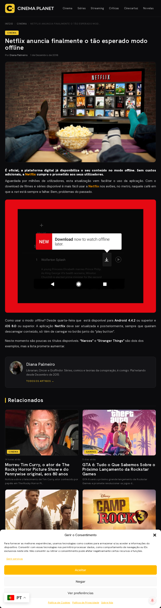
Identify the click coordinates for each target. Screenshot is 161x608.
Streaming (97, 8)
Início (9, 23)
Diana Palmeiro (18, 55)
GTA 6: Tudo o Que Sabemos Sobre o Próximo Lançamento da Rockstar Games (118, 469)
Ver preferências (80, 593)
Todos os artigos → (40, 381)
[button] (155, 535)
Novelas (148, 8)
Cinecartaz (131, 8)
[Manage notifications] (152, 600)
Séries (82, 8)
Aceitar (80, 570)
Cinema (68, 8)
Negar (80, 581)
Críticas (114, 8)
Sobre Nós (107, 602)
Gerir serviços (14, 558)
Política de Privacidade (85, 602)
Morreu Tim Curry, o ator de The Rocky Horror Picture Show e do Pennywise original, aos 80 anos (37, 469)
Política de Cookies (59, 602)
